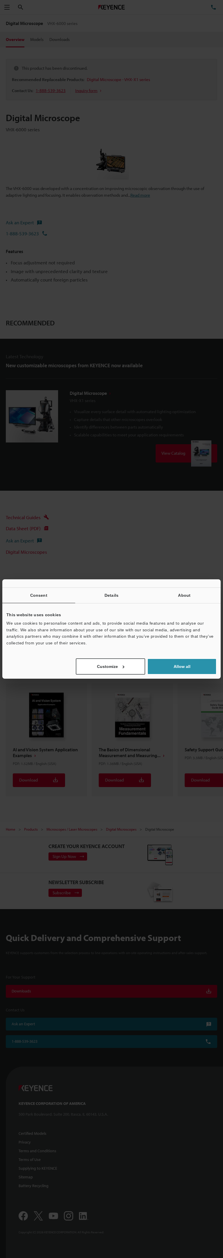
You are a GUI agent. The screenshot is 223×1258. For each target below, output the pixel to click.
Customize (107, 666)
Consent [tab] (38, 595)
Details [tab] (111, 595)
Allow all (182, 666)
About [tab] (184, 595)
